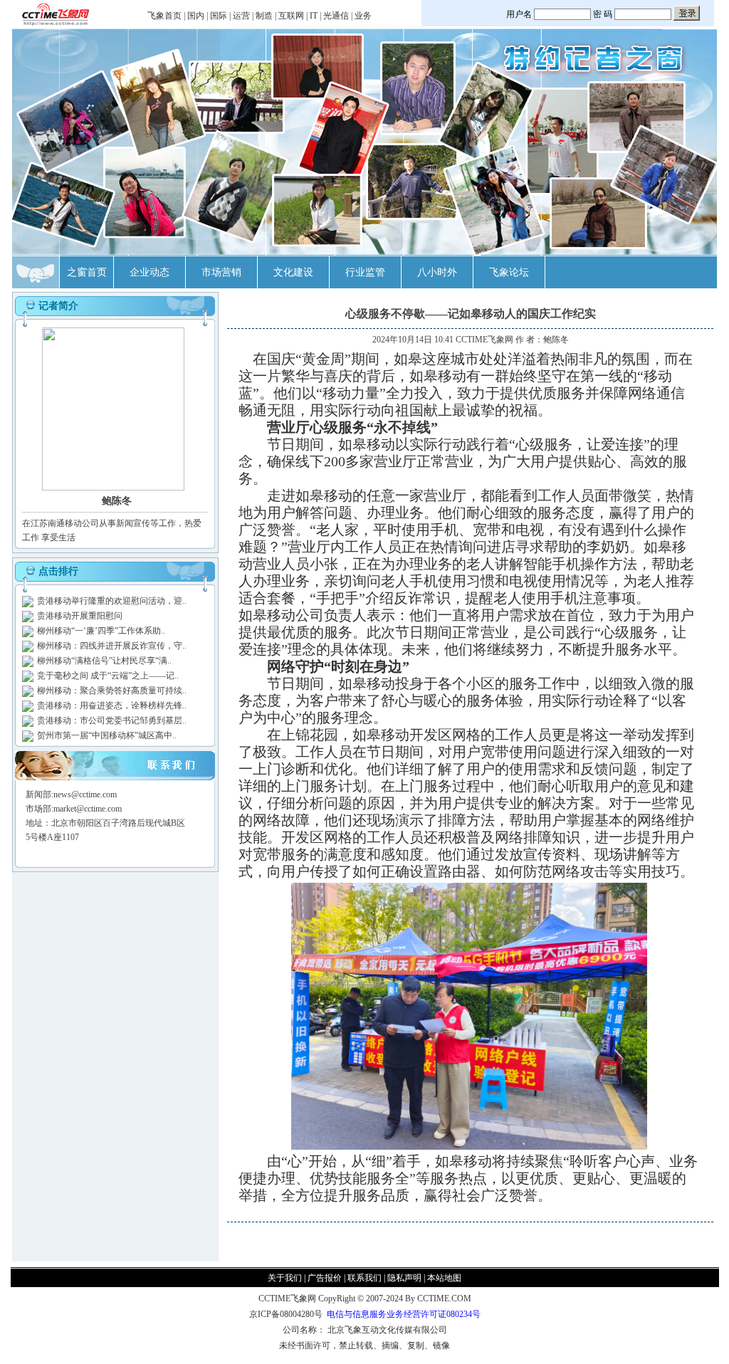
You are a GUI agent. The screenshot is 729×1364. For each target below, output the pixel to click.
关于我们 (285, 1278)
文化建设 (293, 272)
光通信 (336, 16)
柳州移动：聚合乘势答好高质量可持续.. (112, 691)
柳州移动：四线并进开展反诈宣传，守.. (112, 646)
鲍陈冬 (556, 340)
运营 (241, 16)
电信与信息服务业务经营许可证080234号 (404, 1314)
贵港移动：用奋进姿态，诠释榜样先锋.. (112, 705)
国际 (218, 16)
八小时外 (437, 272)
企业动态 (149, 272)
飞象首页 (164, 16)
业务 (363, 16)
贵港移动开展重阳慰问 (79, 616)
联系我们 (364, 1278)
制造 (264, 16)
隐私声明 (404, 1278)
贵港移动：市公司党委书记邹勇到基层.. (112, 720)
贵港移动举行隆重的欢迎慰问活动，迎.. (112, 601)
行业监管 (365, 272)
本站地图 (444, 1278)
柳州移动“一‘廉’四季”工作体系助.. (101, 631)
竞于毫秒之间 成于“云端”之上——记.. (108, 676)
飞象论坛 (509, 272)
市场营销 (221, 272)
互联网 (291, 16)
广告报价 (325, 1278)
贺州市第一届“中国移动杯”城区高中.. (107, 735)
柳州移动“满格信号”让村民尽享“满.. (104, 661)
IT (314, 16)
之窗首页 (87, 272)
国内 (195, 16)
